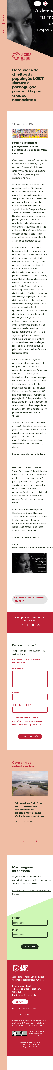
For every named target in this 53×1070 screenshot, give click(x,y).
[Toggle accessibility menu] (3, 32)
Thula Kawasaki (32, 1047)
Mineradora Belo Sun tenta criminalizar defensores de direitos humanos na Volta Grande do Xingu (29, 810)
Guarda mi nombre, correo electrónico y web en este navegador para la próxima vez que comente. (28, 721)
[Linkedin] (28, 1014)
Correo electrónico (21, 705)
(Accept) (42, 1025)
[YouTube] (24, 1014)
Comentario (18, 668)
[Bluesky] (31, 1014)
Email (15, 930)
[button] (34, 841)
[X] (16, 1014)
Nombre (16, 692)
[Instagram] (13, 1014)
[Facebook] (20, 1014)
